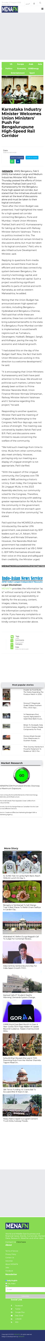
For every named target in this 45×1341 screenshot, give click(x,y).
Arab (30, 64)
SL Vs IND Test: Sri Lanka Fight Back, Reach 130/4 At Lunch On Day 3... (21, 877)
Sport (31, 73)
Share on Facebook (17, 157)
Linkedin (18, 1319)
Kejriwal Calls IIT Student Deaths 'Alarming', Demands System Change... (19, 996)
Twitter (18, 1309)
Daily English (12, 1281)
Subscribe (25, 1296)
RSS (16, 1322)
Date (5, 150)
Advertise (9, 1261)
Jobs (7, 1268)
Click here (21, 1242)
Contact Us (9, 1258)
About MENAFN (11, 1264)
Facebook (19, 1306)
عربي (28, 3)
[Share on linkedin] (18, 161)
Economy (21, 68)
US (8, 64)
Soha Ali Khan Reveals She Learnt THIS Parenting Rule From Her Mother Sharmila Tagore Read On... (22, 1060)
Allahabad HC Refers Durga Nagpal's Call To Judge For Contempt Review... (21, 938)
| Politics (8, 68)
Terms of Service (11, 1251)
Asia (39, 64)
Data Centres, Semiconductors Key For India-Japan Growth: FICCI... (20, 967)
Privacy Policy (10, 1254)
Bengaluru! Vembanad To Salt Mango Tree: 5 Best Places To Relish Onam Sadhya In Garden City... (22, 907)
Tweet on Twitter (32, 157)
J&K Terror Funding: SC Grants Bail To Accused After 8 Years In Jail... (19, 1091)
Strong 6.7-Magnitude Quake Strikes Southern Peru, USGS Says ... (32, 705)
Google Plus (19, 1312)
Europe (20, 64)
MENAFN (7, 171)
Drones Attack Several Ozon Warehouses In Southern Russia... (31, 738)
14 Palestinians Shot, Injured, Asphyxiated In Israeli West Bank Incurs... (33, 716)
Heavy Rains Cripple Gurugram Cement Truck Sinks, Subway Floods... (20, 1120)
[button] (34, 3)
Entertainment (14, 73)
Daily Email (19, 1316)
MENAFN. (17, 1334)
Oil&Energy (36, 68)
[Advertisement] (22, 36)
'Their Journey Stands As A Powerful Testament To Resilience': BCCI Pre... (33, 749)
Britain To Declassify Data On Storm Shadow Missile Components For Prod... (33, 727)
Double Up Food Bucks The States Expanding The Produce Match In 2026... (33, 692)
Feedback (9, 1271)
